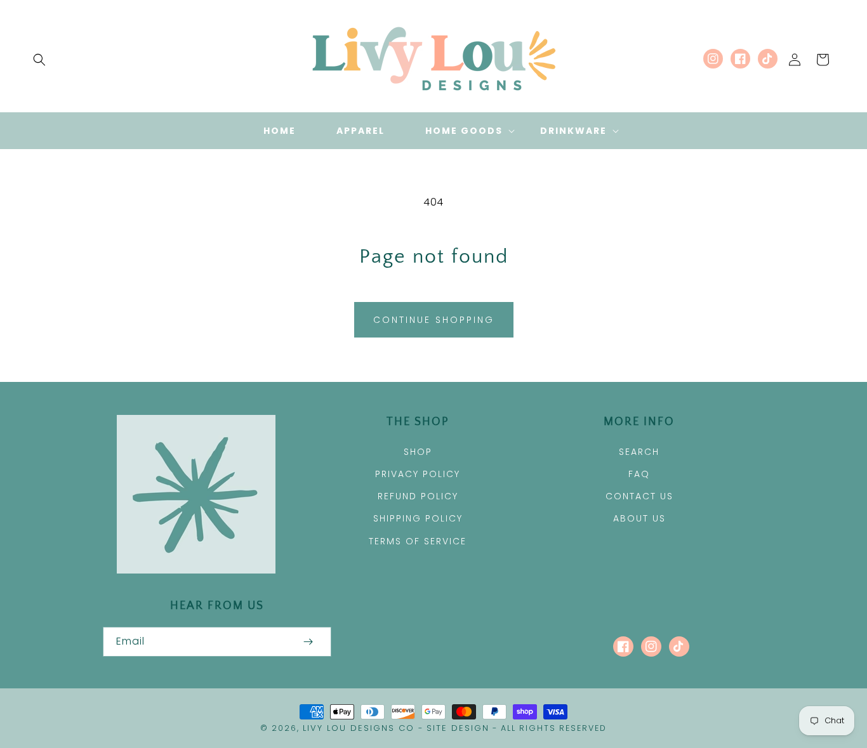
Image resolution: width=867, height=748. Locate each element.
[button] (39, 60)
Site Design (458, 728)
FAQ (639, 474)
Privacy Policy (417, 474)
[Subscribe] (308, 642)
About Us (639, 518)
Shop (418, 451)
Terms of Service (418, 541)
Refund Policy (418, 496)
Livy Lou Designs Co (358, 728)
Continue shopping (433, 319)
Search (639, 451)
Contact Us (639, 496)
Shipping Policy (418, 518)
